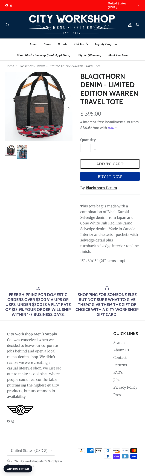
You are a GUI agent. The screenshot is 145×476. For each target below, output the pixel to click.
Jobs (116, 380)
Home (32, 44)
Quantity (88, 140)
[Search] (7, 24)
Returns (120, 365)
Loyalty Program (106, 44)
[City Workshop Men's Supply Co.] (72, 24)
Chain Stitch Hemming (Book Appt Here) (43, 55)
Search (119, 342)
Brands (62, 44)
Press (118, 395)
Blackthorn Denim (101, 188)
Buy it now (110, 176)
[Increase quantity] (105, 148)
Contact (120, 357)
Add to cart (110, 164)
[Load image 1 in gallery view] (38, 106)
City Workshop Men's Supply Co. (40, 461)
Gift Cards (81, 44)
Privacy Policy (125, 387)
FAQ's (118, 372)
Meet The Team (118, 55)
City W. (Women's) (89, 55)
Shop (47, 44)
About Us (121, 350)
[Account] (129, 24)
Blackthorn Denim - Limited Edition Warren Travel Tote (59, 66)
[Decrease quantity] (84, 148)
